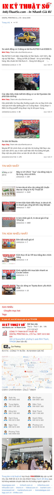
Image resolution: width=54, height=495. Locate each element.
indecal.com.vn (32, 487)
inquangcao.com (8, 485)
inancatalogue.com (42, 490)
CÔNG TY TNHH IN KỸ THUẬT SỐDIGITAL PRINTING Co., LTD (23, 332)
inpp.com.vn (7, 492)
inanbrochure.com (24, 490)
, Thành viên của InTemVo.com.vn (17, 52)
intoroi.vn (19, 487)
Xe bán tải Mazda (9, 141)
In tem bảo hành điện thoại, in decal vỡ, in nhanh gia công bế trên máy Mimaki (33, 204)
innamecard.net (8, 490)
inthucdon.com (8, 487)
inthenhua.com (43, 485)
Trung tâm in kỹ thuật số (11, 476)
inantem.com (45, 487)
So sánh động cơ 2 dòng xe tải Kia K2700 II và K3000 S (26, 49)
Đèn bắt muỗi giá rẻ (25, 240)
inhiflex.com (18, 492)
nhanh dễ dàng (42, 479)
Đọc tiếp (47, 65)
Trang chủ (6, 22)
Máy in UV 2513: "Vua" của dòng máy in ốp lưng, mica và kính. (34, 173)
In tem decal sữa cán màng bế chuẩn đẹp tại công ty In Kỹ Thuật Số (32, 188)
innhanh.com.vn (26, 485)
